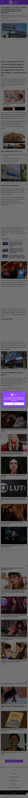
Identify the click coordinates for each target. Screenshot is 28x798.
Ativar (14, 403)
